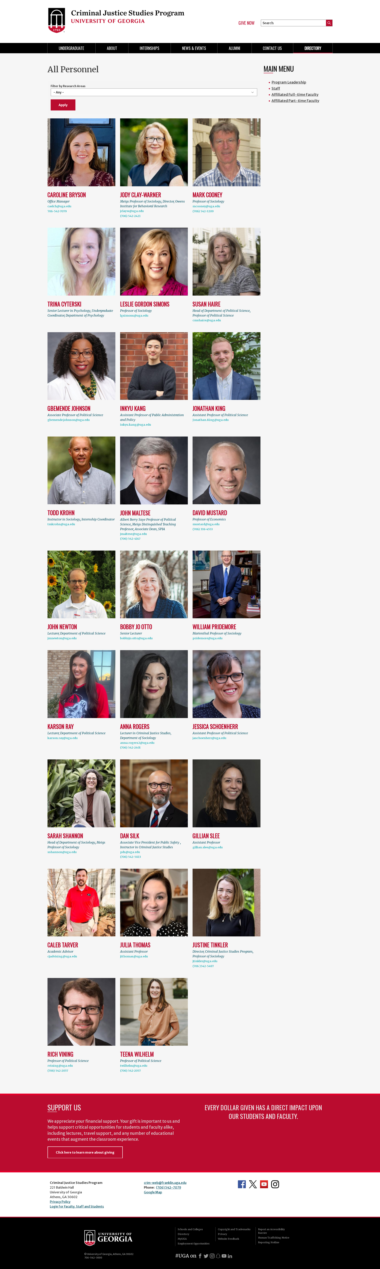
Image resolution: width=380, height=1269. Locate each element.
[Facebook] (200, 1256)
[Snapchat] (218, 1256)
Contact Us (272, 48)
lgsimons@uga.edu (134, 315)
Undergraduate (71, 48)
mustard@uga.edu (206, 524)
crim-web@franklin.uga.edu (165, 1183)
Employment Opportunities (194, 1243)
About (112, 48)
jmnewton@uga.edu (62, 638)
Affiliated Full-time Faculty (295, 94)
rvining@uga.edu (60, 1065)
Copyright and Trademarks (234, 1229)
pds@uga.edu (130, 852)
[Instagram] (212, 1256)
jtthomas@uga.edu (134, 956)
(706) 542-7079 (168, 1187)
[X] (206, 1256)
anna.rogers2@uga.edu (137, 743)
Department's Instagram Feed (275, 1184)
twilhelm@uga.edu (133, 1065)
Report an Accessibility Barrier (271, 1231)
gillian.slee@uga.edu (208, 847)
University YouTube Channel (264, 1184)
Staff (276, 88)
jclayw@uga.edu (132, 211)
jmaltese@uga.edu (133, 534)
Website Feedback (228, 1238)
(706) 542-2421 (130, 216)
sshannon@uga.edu (62, 852)
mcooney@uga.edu (206, 206)
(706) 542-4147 (130, 538)
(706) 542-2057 (58, 1070)
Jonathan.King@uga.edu (211, 420)
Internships (149, 48)
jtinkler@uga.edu (205, 961)
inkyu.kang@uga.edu (135, 424)
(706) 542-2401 (130, 747)
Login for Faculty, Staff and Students (77, 1206)
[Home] (117, 19)
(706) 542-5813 (130, 857)
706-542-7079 (57, 211)
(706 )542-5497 (203, 966)
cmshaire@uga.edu (207, 320)
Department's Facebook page (242, 1184)
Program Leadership (289, 82)
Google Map (153, 1192)
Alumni (234, 48)
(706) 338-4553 (203, 529)
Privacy (222, 1234)
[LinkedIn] (230, 1256)
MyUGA (182, 1238)
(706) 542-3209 (203, 211)
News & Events (194, 48)
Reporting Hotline (268, 1242)
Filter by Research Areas (68, 86)
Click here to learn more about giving (85, 1152)
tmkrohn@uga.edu (61, 524)
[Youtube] (224, 1256)
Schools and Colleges (190, 1229)
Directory (313, 48)
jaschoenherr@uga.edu (209, 738)
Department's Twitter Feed (253, 1184)
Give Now (246, 23)
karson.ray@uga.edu (63, 738)
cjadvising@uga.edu (62, 956)
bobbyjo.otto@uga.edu (136, 638)
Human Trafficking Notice (273, 1237)
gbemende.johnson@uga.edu (69, 420)
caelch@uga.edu (59, 206)
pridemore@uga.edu (207, 638)
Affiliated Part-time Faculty (295, 100)
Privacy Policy (60, 1202)
